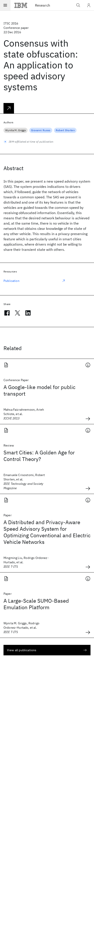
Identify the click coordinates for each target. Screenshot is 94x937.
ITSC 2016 (10, 23)
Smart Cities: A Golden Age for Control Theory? (39, 455)
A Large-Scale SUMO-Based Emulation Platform (36, 604)
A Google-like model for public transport (39, 390)
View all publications (21, 650)
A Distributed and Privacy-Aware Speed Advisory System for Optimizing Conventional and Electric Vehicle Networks (47, 532)
